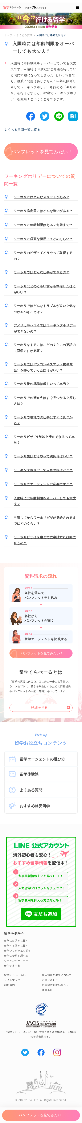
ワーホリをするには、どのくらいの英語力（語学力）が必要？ (45, 348)
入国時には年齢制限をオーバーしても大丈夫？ (45, 501)
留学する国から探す (16, 945)
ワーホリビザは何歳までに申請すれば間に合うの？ (45, 540)
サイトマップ (12, 980)
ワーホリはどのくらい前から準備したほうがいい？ (45, 289)
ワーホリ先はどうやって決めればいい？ (43, 456)
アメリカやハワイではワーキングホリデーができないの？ (45, 328)
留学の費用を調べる (16, 955)
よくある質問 (31, 790)
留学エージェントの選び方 (42, 759)
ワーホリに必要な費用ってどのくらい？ (43, 239)
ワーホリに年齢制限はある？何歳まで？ (43, 225)
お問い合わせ (50, 980)
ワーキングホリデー (16, 960)
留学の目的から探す (16, 940)
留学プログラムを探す (17, 950)
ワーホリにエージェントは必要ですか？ (43, 484)
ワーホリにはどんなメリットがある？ (41, 197)
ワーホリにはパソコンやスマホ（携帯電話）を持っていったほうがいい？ (43, 367)
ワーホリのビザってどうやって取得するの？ (43, 256)
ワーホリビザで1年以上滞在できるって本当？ (44, 440)
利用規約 (9, 985)
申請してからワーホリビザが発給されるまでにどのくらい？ (45, 521)
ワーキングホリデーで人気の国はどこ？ (43, 470)
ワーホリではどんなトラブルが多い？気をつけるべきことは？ (45, 309)
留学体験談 (29, 774)
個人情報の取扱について (56, 975)
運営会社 (47, 990)
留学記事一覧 (12, 965)
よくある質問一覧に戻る (22, 130)
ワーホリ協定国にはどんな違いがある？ (43, 211)
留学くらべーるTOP (16, 975)
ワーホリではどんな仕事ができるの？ (41, 272)
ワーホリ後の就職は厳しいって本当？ (41, 384)
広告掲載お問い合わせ (55, 985)
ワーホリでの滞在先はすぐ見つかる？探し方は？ (45, 401)
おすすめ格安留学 (35, 806)
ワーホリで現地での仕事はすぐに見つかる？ (43, 420)
